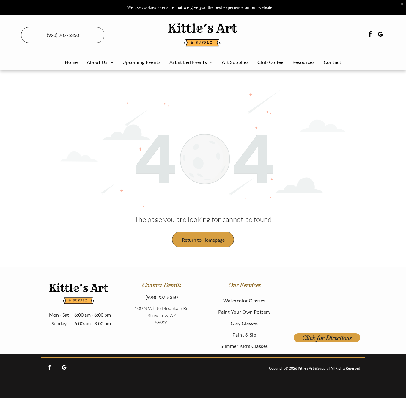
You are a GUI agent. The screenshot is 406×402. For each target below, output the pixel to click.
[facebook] (370, 35)
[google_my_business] (380, 35)
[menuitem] (71, 62)
